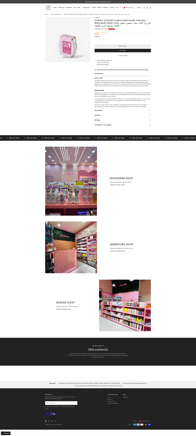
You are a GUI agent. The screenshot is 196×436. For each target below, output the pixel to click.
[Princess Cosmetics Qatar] (48, 8)
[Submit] (75, 403)
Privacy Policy (111, 401)
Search (129, 424)
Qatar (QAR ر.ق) (130, 7)
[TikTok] (52, 421)
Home (46, 14)
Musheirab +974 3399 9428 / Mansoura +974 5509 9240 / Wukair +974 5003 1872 (101, 386)
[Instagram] (49, 421)
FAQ (109, 397)
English (138, 7)
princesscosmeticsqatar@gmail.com (137, 383)
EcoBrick (97, 17)
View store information (103, 64)
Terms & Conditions (113, 403)
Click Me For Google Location (117, 185)
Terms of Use (65, 406)
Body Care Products (56, 14)
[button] (150, 7)
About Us (110, 399)
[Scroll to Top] (193, 428)
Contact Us (126, 397)
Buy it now (123, 50)
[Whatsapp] (55, 421)
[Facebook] (45, 421)
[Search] (144, 7)
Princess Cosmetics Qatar (55, 424)
